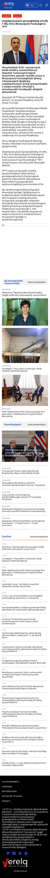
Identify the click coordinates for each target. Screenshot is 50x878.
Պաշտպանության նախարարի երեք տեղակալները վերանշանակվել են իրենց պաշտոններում (22, 714)
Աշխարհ (6, 801)
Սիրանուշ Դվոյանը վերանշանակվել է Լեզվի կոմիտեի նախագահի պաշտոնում (23, 548)
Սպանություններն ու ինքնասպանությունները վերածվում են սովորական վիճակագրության (24, 608)
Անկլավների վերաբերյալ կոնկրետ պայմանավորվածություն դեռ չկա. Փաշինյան (23, 484)
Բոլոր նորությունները (39, 536)
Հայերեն (6, 16)
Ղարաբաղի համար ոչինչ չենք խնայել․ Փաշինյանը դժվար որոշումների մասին (20, 472)
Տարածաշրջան (9, 791)
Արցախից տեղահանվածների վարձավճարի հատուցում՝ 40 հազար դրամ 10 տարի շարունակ (23, 523)
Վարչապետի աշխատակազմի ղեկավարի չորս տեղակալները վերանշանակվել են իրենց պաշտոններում (24, 649)
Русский (17, 16)
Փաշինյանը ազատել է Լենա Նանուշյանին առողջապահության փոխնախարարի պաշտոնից (22, 674)
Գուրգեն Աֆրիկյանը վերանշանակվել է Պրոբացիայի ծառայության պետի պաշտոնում (24, 727)
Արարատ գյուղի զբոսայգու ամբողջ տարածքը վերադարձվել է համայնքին (24, 752)
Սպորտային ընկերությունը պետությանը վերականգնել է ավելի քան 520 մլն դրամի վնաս (22, 635)
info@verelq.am (20, 871)
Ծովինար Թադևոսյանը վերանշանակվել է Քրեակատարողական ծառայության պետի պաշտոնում (22, 739)
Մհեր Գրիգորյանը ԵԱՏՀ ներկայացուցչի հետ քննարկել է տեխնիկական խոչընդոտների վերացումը (23, 572)
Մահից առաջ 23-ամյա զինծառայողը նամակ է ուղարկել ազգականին (24, 764)
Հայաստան (7, 786)
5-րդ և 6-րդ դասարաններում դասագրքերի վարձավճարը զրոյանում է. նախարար (22, 597)
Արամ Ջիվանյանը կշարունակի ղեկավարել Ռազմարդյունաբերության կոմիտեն (22, 687)
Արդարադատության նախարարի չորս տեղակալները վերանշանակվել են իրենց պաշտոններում (22, 700)
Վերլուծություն (10, 782)
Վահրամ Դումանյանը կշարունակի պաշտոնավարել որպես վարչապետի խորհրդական (20, 621)
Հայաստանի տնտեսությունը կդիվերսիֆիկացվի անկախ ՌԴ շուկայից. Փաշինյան (21, 497)
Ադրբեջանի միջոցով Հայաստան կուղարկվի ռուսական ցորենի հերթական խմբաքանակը (23, 510)
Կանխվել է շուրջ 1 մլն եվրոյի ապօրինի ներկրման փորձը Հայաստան (20, 585)
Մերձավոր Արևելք (12, 796)
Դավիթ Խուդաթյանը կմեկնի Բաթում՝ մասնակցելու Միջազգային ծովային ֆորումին (24, 662)
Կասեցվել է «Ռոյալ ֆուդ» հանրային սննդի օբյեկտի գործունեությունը (22, 560)
